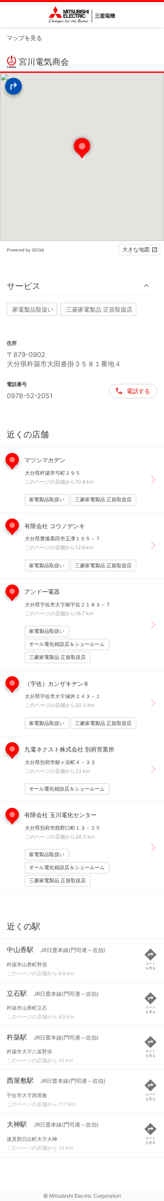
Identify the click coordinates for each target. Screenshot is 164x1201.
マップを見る (24, 37)
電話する (138, 390)
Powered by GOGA (25, 249)
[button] (82, 285)
